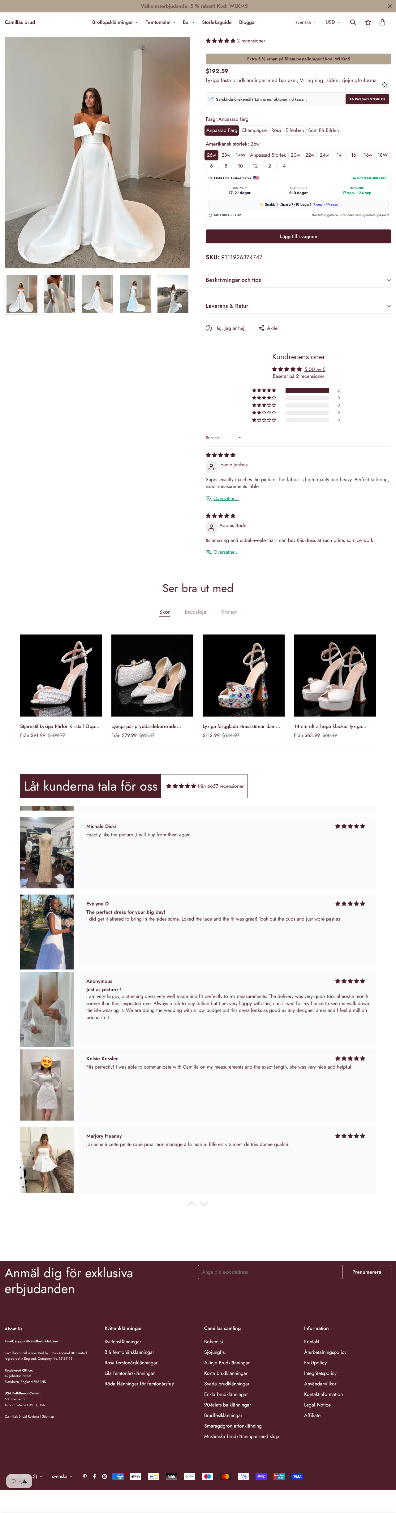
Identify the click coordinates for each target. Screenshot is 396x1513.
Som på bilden (323, 130)
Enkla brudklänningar (226, 1394)
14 (339, 155)
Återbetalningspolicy (325, 1352)
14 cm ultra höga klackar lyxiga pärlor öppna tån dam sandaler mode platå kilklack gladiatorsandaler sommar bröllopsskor (334, 726)
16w (368, 155)
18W (383, 155)
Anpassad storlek (367, 99)
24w (324, 155)
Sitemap (48, 1416)
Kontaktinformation (323, 1394)
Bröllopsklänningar (112, 22)
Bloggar (247, 22)
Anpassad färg (221, 130)
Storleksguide (217, 22)
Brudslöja (195, 612)
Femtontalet (157, 22)
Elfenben (295, 130)
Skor (164, 612)
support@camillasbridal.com (36, 1341)
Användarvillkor (320, 1383)
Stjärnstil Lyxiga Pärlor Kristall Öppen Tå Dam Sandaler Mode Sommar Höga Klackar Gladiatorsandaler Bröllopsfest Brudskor (60, 726)
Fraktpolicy (315, 1362)
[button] (382, 22)
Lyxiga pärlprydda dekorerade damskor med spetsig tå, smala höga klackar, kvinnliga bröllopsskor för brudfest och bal (151, 726)
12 (255, 165)
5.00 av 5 (314, 369)
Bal (186, 22)
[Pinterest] (85, 1476)
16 (353, 155)
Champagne (254, 130)
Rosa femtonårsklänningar (131, 1362)
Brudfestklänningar (223, 1415)
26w (211, 155)
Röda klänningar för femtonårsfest (139, 1383)
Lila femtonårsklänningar (130, 1373)
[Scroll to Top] (384, 1479)
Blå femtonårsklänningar (129, 1352)
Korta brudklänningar (226, 1373)
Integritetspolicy (320, 1373)
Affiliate (312, 1415)
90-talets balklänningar (227, 1404)
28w (226, 155)
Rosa (276, 130)
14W (241, 155)
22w (309, 155)
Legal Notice (317, 1404)
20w (295, 155)
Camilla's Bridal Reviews (22, 1416)
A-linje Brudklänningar (227, 1362)
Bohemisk (214, 1341)
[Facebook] (95, 1476)
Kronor (229, 612)
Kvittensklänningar (123, 1341)
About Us (13, 1329)
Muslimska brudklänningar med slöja (241, 1436)
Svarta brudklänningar (226, 1383)
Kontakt (311, 1341)
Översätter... (226, 498)
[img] (220, 455)
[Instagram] (105, 1476)
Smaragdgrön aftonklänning (233, 1425)
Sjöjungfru (215, 1352)
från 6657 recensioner (220, 786)
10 (240, 165)
